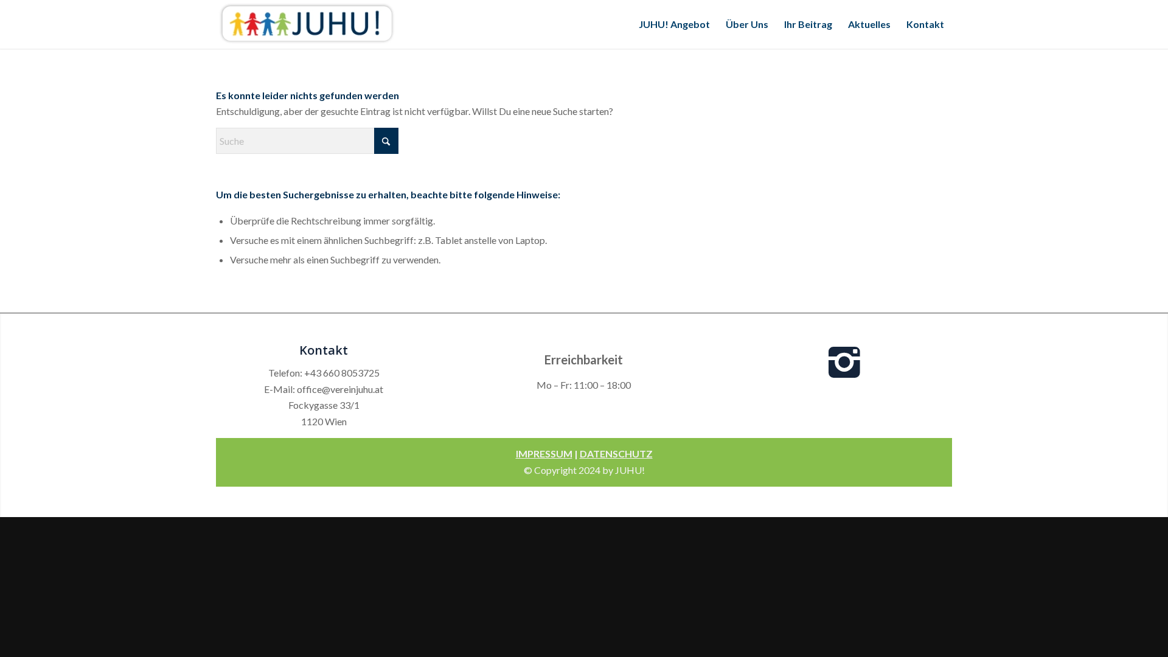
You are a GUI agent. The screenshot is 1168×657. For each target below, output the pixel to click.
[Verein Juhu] (307, 24)
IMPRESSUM (544, 453)
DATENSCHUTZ (616, 453)
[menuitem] (674, 24)
